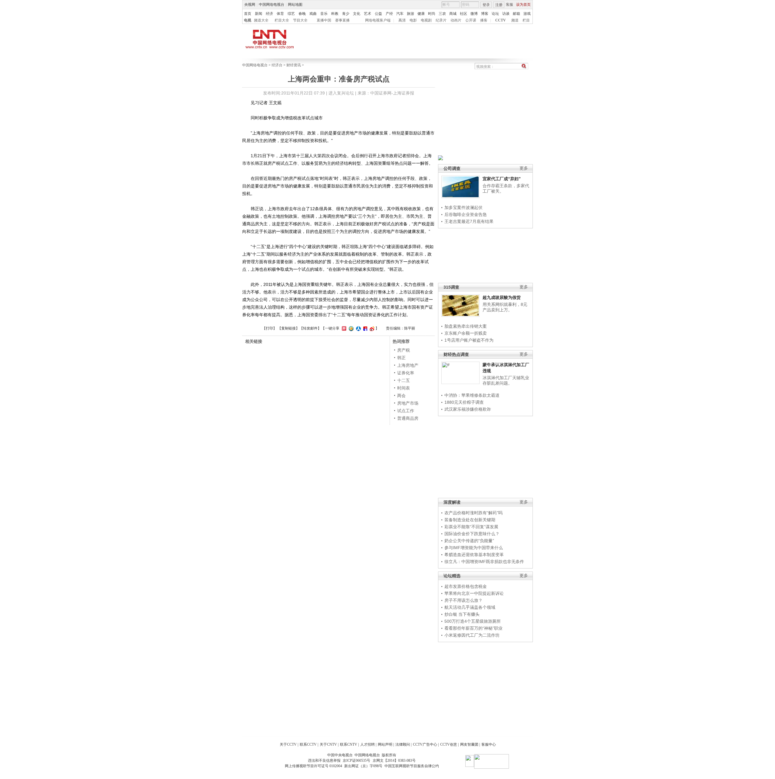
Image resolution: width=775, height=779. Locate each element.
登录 (486, 5)
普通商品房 (407, 418)
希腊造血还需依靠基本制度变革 (474, 554)
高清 (402, 20)
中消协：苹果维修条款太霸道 (472, 395)
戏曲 (313, 14)
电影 (413, 20)
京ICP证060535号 (356, 760)
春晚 (302, 14)
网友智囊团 (469, 744)
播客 (483, 20)
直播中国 (324, 20)
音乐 (324, 14)
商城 (453, 14)
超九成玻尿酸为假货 (502, 297)
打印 (269, 328)
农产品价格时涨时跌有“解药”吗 (473, 512)
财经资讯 (293, 65)
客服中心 (488, 744)
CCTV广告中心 (425, 744)
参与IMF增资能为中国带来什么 (473, 547)
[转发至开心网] (343, 328)
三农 (442, 14)
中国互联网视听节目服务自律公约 (411, 766)
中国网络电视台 (271, 4)
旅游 (410, 14)
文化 (356, 14)
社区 (463, 14)
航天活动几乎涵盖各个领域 (469, 607)
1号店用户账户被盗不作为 (468, 340)
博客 (484, 14)
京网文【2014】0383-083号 (394, 760)
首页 (247, 14)
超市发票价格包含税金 (465, 586)
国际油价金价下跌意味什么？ (472, 533)
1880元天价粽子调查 (464, 402)
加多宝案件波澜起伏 (463, 207)
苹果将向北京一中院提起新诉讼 (474, 593)
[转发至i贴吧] (364, 328)
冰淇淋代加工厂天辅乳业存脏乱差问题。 (506, 380)
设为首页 (523, 4)
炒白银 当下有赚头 (462, 614)
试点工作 (405, 410)
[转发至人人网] (358, 328)
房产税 (403, 350)
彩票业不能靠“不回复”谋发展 (471, 526)
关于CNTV (328, 744)
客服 (509, 4)
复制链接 (288, 328)
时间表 (403, 388)
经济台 (277, 65)
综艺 (291, 14)
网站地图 (295, 4)
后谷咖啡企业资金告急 (465, 214)
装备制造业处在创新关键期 (469, 519)
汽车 (400, 14)
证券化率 (405, 372)
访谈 (506, 14)
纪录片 (441, 20)
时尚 (431, 14)
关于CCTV (288, 744)
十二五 (403, 380)
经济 (269, 14)
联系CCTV (308, 744)
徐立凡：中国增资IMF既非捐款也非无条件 (484, 561)
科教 (334, 14)
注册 (499, 5)
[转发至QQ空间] (350, 328)
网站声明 (385, 744)
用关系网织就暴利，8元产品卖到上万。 (505, 307)
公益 (378, 14)
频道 (515, 20)
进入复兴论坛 (341, 93)
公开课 (470, 20)
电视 (247, 20)
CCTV (500, 20)
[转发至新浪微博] (371, 328)
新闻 (258, 14)
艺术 (367, 14)
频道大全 (261, 20)
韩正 (401, 357)
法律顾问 (402, 744)
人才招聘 (367, 744)
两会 (401, 395)
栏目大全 (282, 20)
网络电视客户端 (378, 20)
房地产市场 (407, 403)
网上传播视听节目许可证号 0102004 (313, 766)
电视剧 (426, 20)
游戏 (527, 14)
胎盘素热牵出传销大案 (465, 326)
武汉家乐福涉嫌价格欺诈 (467, 409)
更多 (523, 168)
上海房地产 (407, 365)
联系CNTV (348, 744)
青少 (345, 14)
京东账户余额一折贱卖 (465, 333)
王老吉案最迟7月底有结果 (468, 221)
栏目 (526, 20)
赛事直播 (342, 20)
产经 (389, 14)
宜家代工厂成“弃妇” (502, 178)
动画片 (455, 20)
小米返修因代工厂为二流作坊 (472, 635)
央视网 (249, 4)
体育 (280, 14)
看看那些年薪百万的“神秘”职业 (473, 628)
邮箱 (516, 14)
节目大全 (300, 20)
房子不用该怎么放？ (463, 600)
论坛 (495, 14)
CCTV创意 (448, 744)
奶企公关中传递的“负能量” (469, 540)
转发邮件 (310, 328)
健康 (421, 14)
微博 (474, 14)
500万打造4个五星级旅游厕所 (472, 621)
